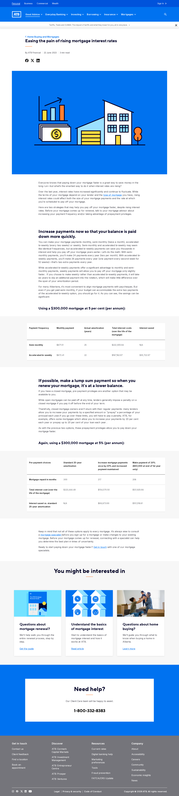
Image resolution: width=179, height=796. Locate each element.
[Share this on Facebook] (26, 60)
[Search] (167, 14)
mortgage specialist (51, 534)
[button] (176, 25)
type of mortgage (112, 195)
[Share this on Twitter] (32, 60)
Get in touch (100, 547)
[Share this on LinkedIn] (37, 60)
